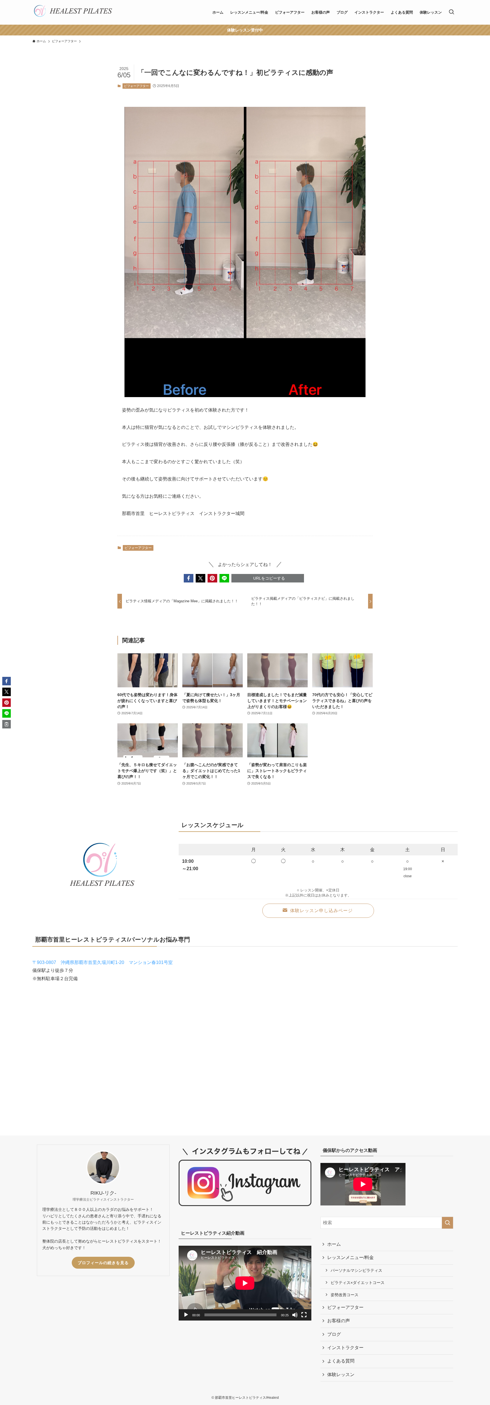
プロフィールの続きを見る (103, 1262)
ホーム (334, 1244)
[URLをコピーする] (6, 724)
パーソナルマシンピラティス (356, 1270)
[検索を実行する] (447, 1223)
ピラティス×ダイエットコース (358, 1282)
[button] (188, 578)
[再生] (186, 1315)
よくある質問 (340, 1361)
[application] (245, 1283)
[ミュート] (295, 1315)
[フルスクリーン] (304, 1315)
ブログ (334, 1334)
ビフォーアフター (136, 86)
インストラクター (345, 1347)
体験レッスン (340, 1374)
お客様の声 (338, 1320)
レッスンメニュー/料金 (350, 1257)
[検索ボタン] (451, 12)
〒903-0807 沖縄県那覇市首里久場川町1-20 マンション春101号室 (102, 962)
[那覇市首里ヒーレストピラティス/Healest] (73, 12)
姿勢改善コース (344, 1294)
